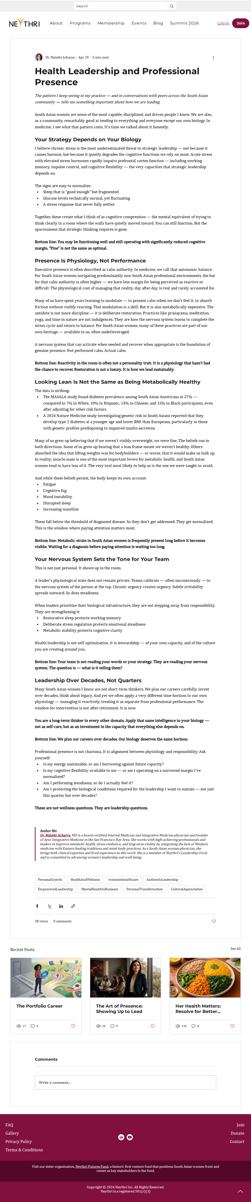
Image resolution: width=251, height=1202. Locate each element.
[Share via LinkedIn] (61, 906)
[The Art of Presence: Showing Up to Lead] (125, 978)
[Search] (171, 6)
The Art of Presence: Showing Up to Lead (119, 1008)
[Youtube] (130, 1137)
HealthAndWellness (85, 879)
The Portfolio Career (39, 1006)
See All (236, 949)
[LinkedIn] (121, 1137)
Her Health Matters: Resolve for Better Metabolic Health (198, 1008)
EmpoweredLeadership (55, 889)
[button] (56, 23)
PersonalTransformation (144, 889)
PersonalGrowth (50, 879)
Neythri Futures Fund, (92, 1166)
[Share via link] (73, 906)
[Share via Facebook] (37, 906)
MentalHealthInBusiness (99, 889)
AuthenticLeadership (162, 879)
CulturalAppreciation (187, 889)
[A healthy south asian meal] (205, 978)
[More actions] (213, 57)
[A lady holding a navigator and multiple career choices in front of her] (46, 978)
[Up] (240, 1191)
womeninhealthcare (123, 879)
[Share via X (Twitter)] (49, 906)
